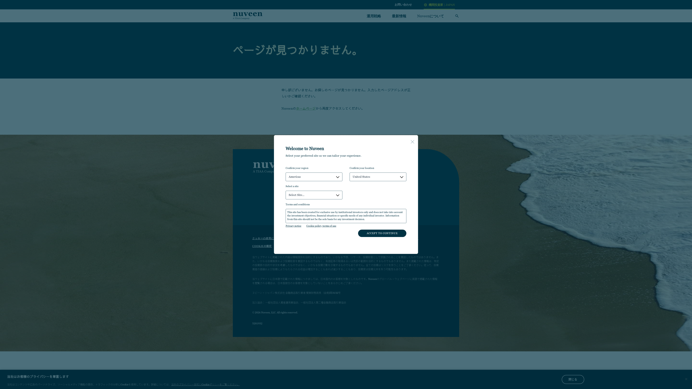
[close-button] (412, 142)
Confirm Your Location (362, 168)
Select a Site (292, 186)
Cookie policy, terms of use (321, 225)
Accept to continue (382, 233)
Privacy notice (293, 225)
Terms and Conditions (298, 204)
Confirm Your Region (297, 168)
